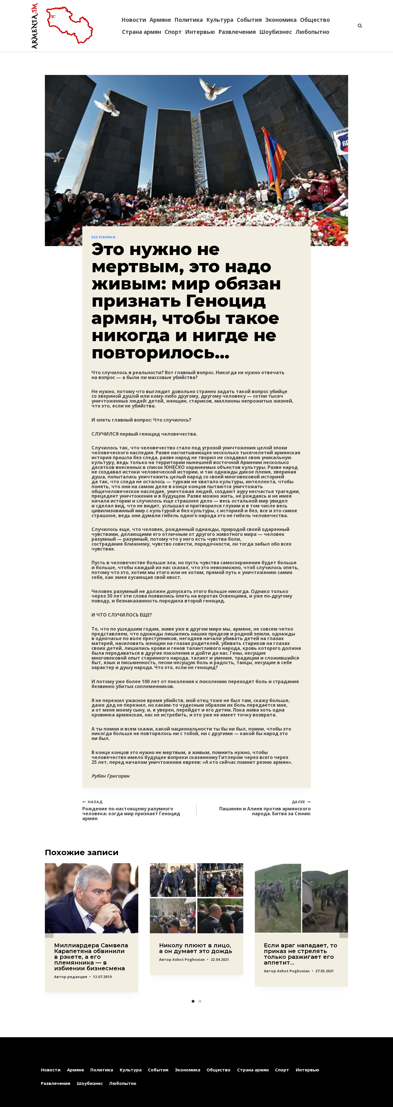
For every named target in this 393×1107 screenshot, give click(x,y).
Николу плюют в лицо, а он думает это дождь (195, 948)
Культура (219, 20)
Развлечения (237, 32)
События (249, 20)
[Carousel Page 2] (200, 1001)
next (343, 931)
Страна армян (141, 32)
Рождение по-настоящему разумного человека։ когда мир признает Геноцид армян (131, 810)
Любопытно (312, 32)
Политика (188, 20)
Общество (315, 20)
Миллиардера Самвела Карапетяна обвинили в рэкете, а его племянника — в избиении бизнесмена (91, 957)
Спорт (173, 32)
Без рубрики (103, 237)
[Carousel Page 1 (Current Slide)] (193, 1001)
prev (49, 931)
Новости (133, 20)
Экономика (281, 20)
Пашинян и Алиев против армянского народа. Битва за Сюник (265, 807)
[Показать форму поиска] (357, 26)
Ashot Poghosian (188, 959)
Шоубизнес (275, 32)
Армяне (160, 20)
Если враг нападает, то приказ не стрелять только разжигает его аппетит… (300, 954)
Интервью (200, 32)
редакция (77, 976)
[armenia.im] (62, 25)
